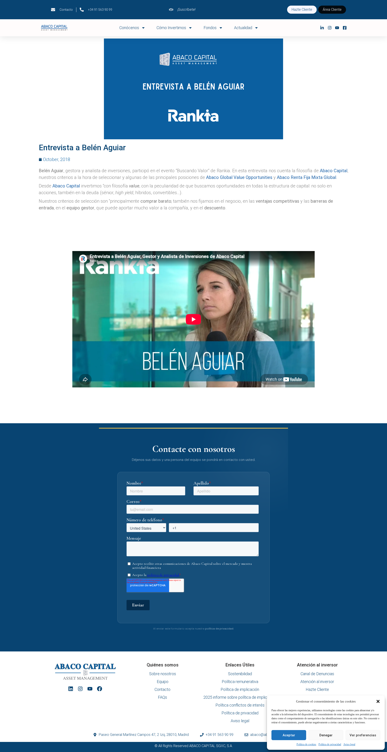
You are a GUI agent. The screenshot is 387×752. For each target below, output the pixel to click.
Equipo (162, 681)
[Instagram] (80, 688)
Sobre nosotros (162, 674)
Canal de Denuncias (317, 674)
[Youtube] (89, 688)
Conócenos (129, 27)
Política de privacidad (329, 744)
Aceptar (289, 735)
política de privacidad (219, 628)
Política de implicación (240, 689)
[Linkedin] (70, 688)
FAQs (162, 697)
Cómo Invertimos (171, 27)
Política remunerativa (240, 681)
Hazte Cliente (317, 689)
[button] (378, 701)
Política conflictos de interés (239, 705)
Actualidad (243, 27)
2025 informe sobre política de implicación (239, 697)
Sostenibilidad (240, 674)
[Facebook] (99, 688)
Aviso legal (349, 744)
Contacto (162, 689)
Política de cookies (306, 744)
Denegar (326, 735)
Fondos (210, 27)
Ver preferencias (363, 735)
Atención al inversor (317, 681)
